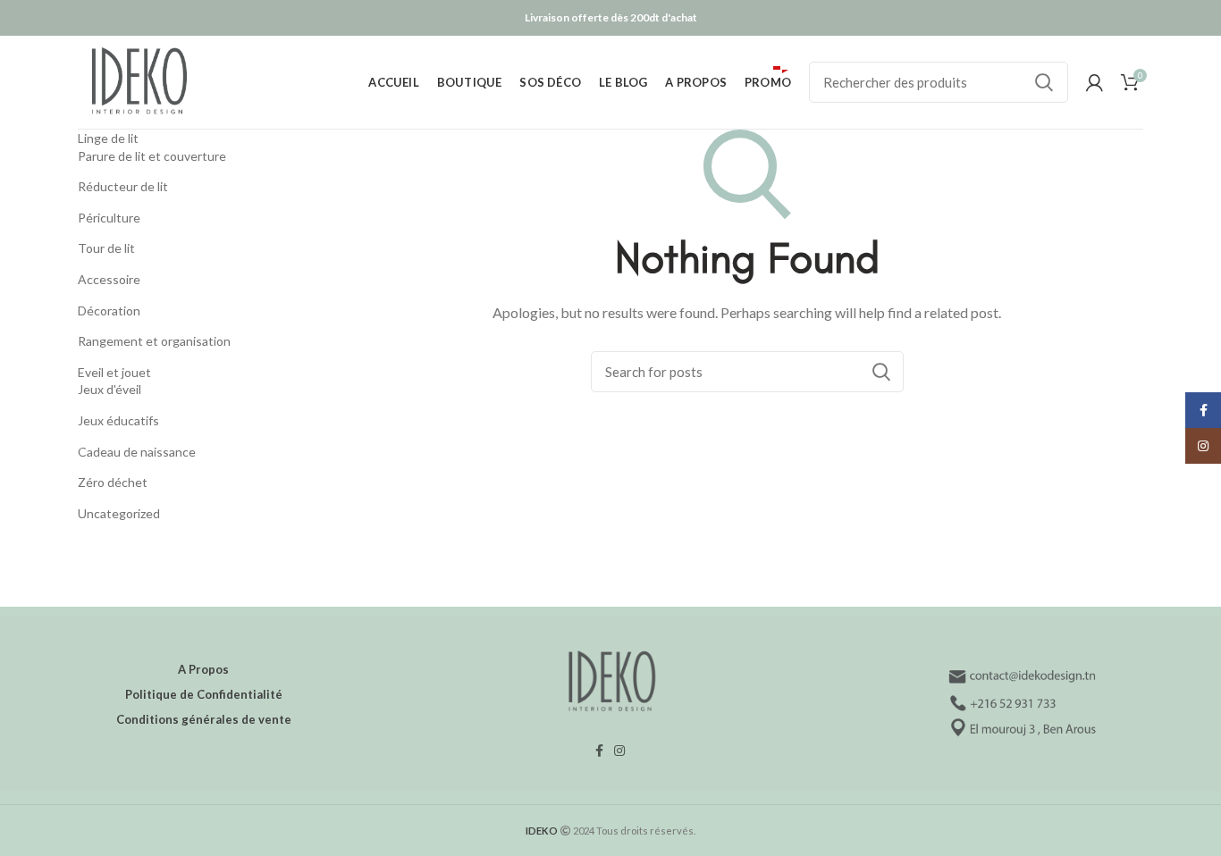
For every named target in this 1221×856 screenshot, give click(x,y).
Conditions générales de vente (203, 719)
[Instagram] (619, 750)
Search (1044, 82)
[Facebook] (599, 750)
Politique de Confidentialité (203, 694)
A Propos (203, 669)
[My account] (1094, 82)
